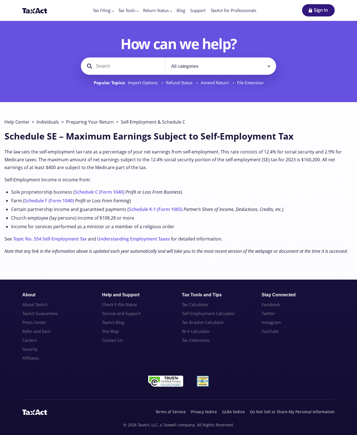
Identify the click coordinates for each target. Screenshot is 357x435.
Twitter (268, 313)
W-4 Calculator (196, 331)
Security (30, 349)
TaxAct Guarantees (40, 313)
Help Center (17, 122)
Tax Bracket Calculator (203, 322)
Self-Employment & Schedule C (153, 122)
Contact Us (112, 340)
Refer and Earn (36, 331)
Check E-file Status (119, 304)
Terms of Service (170, 411)
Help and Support (120, 294)
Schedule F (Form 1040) (49, 201)
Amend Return (215, 83)
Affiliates (30, 358)
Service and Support (121, 313)
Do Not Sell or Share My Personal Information (292, 411)
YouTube (270, 331)
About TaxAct (34, 304)
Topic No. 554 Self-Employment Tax (50, 239)
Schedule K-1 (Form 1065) (155, 209)
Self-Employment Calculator (208, 313)
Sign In (321, 10)
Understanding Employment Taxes (133, 239)
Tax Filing (101, 10)
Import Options (143, 83)
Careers (29, 340)
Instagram (271, 322)
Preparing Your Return (90, 122)
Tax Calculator (195, 304)
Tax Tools (126, 10)
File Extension (250, 83)
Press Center (34, 322)
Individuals (48, 122)
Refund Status (180, 83)
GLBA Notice (233, 411)
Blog (181, 10)
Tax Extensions (196, 340)
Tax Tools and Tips (202, 294)
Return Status (156, 10)
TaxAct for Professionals (233, 10)
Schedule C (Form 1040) (99, 192)
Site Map (110, 331)
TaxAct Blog (113, 322)
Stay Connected (279, 294)
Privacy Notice (204, 411)
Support (198, 10)
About (28, 294)
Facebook (271, 304)
